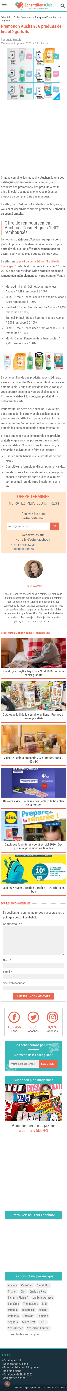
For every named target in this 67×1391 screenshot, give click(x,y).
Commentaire (12, 924)
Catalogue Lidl (12, 1360)
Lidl (44, 1303)
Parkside (28, 1316)
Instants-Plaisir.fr (18, 1297)
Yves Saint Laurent (38, 1328)
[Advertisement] (33, 136)
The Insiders (30, 1303)
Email (6, 972)
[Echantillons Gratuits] (33, 9)
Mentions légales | (23, 1387)
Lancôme (13, 1303)
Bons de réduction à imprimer (21, 1367)
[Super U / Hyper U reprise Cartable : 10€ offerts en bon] (33, 883)
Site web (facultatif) (15, 983)
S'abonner (48, 1063)
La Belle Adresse (43, 1297)
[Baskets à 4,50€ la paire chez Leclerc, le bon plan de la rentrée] (33, 796)
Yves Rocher (15, 1328)
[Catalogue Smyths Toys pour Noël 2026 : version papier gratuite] (33, 666)
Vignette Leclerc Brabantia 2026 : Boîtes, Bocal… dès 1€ (33, 759)
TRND (42, 1322)
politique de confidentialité (19, 917)
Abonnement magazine (33, 1128)
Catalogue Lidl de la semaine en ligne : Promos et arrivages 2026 (33, 716)
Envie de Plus (38, 1291)
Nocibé (43, 1310)
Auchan (45, 177)
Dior (23, 1291)
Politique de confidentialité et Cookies (49, 1387)
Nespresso (28, 1310)
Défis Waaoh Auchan (15, 1364)
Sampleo (43, 1316)
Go (54, 526)
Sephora (13, 1322)
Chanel (12, 1291)
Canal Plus (43, 1285)
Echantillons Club (10, 17)
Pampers (13, 1316)
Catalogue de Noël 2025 (17, 1374)
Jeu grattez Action (14, 1378)
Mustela (13, 1310)
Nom (6, 960)
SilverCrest (28, 1322)
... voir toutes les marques (23, 1334)
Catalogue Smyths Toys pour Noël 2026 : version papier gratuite (33, 673)
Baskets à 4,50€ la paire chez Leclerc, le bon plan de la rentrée (33, 803)
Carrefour (27, 1285)
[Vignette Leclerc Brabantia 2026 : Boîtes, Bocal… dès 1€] (33, 753)
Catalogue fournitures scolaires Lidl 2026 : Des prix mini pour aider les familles (33, 846)
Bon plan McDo (12, 1371)
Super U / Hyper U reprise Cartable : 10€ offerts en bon (33, 889)
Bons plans (26, 17)
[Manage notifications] (7, 1384)
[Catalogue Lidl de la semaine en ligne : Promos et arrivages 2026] (33, 710)
